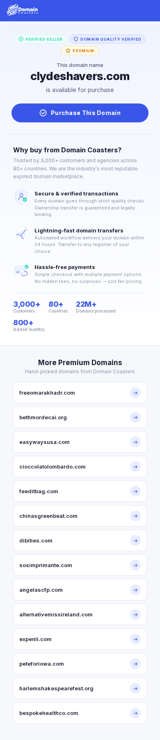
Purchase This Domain (86, 112)
